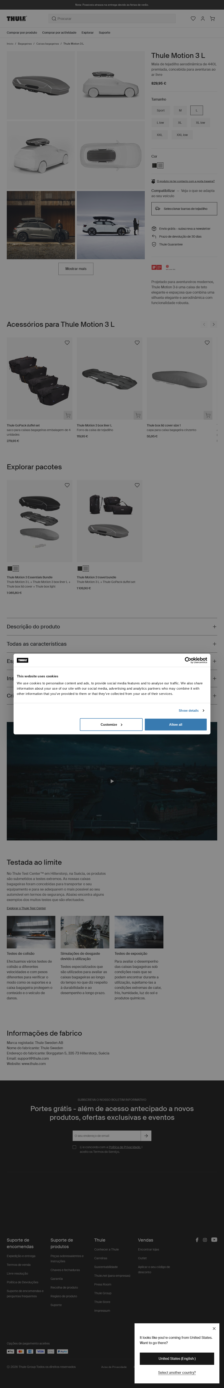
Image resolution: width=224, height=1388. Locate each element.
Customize (109, 724)
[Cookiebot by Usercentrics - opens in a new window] (188, 660)
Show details (189, 710)
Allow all (175, 724)
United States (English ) (177, 1358)
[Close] (214, 1328)
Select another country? (177, 1372)
